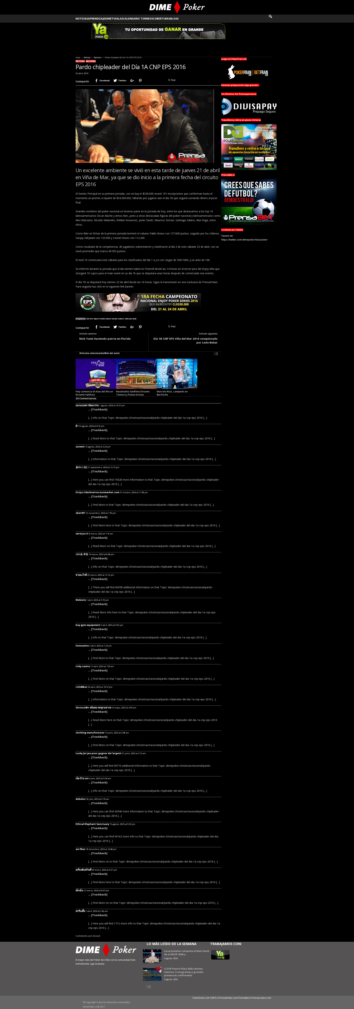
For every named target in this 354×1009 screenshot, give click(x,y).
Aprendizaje (96, 18)
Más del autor (112, 353)
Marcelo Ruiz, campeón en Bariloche (172, 393)
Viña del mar (130, 319)
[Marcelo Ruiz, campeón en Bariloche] (177, 374)
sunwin (80, 446)
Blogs (174, 18)
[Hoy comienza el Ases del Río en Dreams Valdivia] (96, 374)
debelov (81, 799)
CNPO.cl (214, 997)
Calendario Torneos (138, 18)
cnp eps (89, 319)
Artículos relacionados (91, 353)
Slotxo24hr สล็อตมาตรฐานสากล (93, 707)
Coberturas (161, 18)
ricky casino (83, 666)
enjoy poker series (102, 319)
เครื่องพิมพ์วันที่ (83, 869)
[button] (273, 19)
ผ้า (77, 426)
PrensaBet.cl (244, 997)
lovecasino (82, 645)
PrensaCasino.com (261, 997)
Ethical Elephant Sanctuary (92, 824)
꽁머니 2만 (81, 467)
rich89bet (81, 687)
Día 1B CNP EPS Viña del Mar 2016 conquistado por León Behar (185, 340)
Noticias (82, 18)
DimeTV (110, 18)
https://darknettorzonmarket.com (97, 492)
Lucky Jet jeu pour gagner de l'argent (99, 753)
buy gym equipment (88, 625)
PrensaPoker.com (228, 997)
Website (81, 600)
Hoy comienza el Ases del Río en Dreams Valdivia (94, 393)
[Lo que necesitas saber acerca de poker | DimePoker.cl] (177, 7)
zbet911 (80, 513)
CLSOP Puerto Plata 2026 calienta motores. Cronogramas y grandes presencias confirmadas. (183, 972)
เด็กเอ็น (79, 890)
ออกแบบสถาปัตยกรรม (87, 405)
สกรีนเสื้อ (80, 911)
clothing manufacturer (90, 732)
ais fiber (81, 849)
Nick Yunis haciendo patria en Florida (105, 338)
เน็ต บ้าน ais (82, 778)
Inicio (78, 57)
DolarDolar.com (201, 997)
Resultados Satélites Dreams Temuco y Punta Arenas (133, 393)
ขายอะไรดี (81, 574)
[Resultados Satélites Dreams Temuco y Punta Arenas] (136, 374)
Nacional (97, 57)
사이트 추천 (82, 554)
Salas (119, 18)
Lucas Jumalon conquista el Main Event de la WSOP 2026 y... (186, 952)
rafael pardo (118, 319)
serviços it (82, 533)
